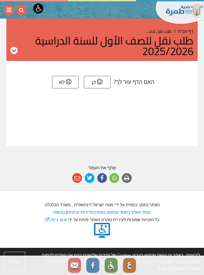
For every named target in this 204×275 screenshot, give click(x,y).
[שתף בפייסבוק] (102, 178)
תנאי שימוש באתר (111, 212)
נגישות (59, 212)
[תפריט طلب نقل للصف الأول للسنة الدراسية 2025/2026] (14, 50)
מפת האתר (141, 212)
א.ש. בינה (56, 220)
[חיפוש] (21, 10)
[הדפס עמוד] (127, 178)
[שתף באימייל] (77, 178)
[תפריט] (9, 10)
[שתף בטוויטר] (89, 178)
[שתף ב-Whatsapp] (114, 178)
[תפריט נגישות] (38, 8)
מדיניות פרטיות (80, 212)
